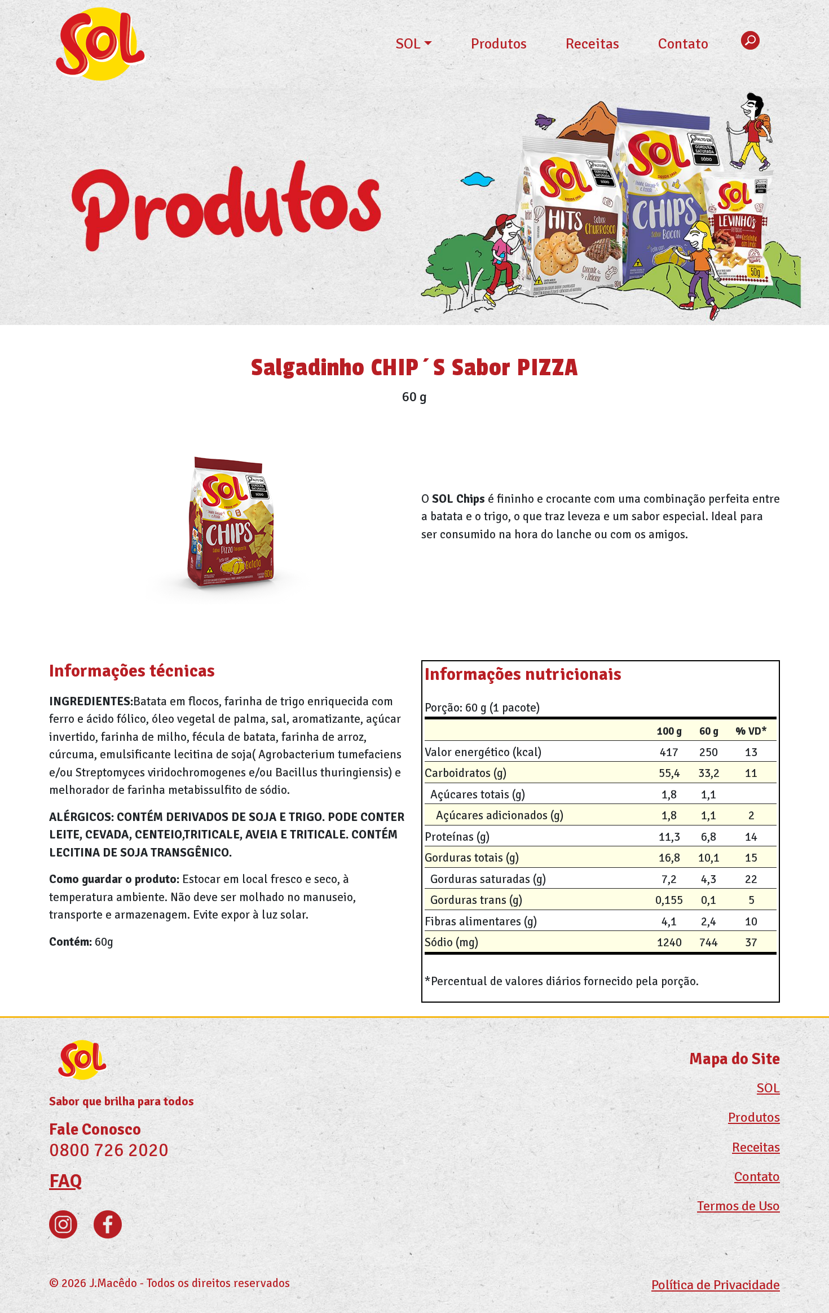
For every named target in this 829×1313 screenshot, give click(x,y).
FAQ (65, 1181)
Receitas (592, 43)
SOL (408, 43)
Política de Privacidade (715, 1284)
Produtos (499, 43)
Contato (683, 43)
